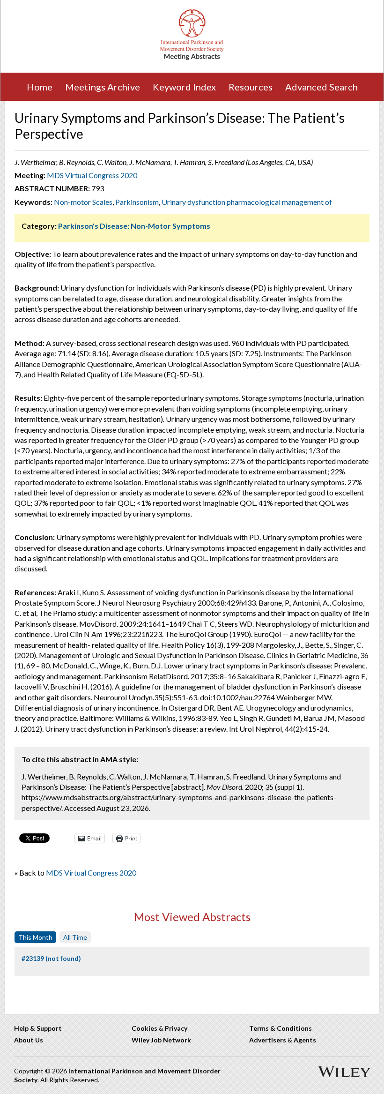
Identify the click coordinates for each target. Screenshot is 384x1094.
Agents (305, 1040)
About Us (28, 1040)
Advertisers (267, 1040)
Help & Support (38, 1028)
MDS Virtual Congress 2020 (92, 175)
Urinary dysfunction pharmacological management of (247, 201)
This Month (35, 937)
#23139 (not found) (51, 958)
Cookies (144, 1028)
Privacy (176, 1028)
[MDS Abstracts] (192, 57)
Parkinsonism (137, 201)
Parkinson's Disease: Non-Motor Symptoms (134, 225)
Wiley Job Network (161, 1040)
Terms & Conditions (280, 1028)
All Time (75, 937)
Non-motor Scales (83, 201)
